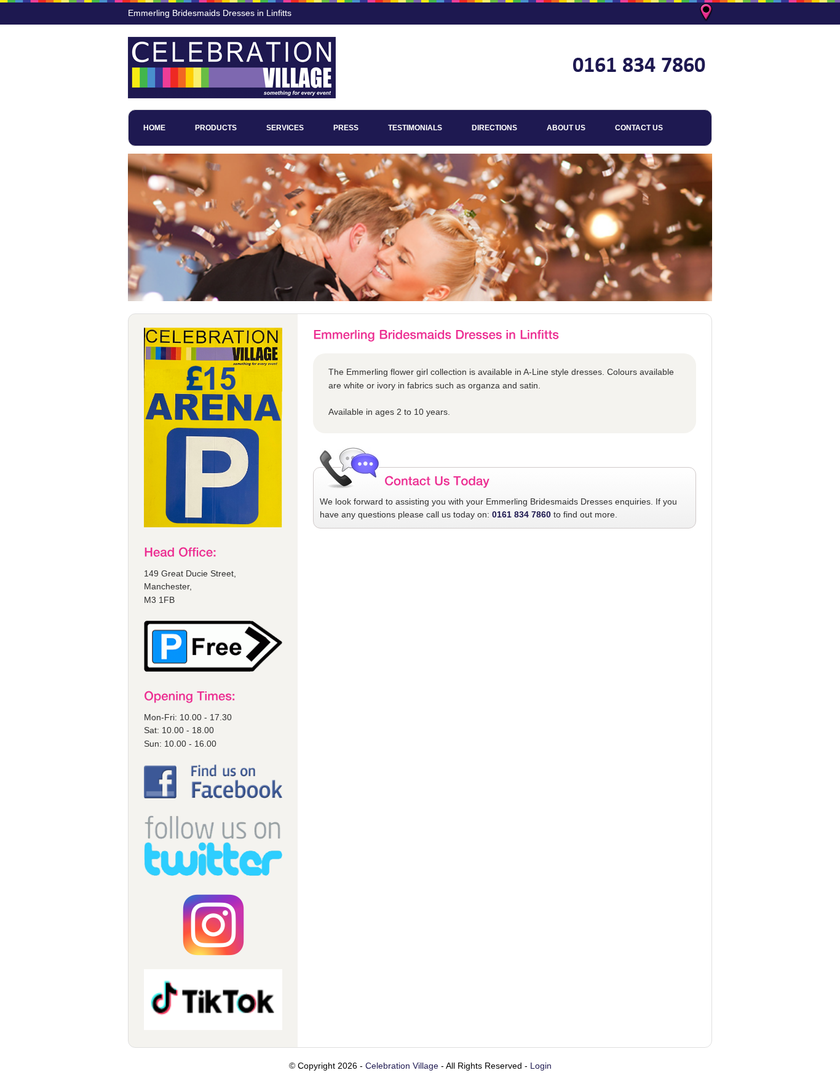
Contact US (639, 128)
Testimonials (415, 128)
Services (285, 128)
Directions (494, 128)
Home (154, 128)
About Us (566, 128)
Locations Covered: (707, 13)
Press (346, 128)
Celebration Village (401, 1066)
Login (541, 1066)
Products (216, 128)
